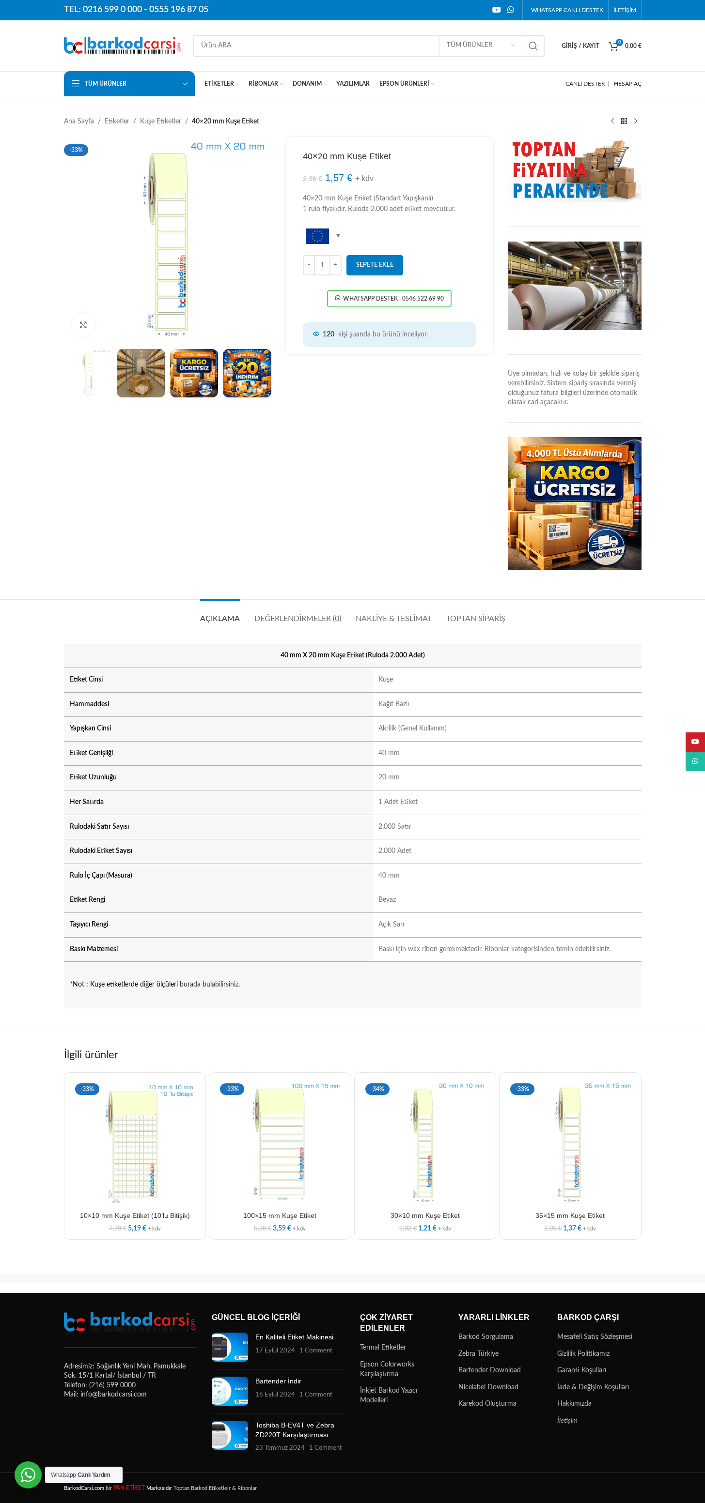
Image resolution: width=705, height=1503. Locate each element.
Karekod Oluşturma (487, 1403)
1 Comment (315, 1350)
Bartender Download (489, 1370)
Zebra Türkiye (478, 1354)
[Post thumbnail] (230, 1347)
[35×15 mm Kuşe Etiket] (570, 1143)
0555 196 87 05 (178, 9)
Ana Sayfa (79, 121)
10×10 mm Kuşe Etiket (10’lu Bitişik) (135, 1215)
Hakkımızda (574, 1403)
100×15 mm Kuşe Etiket (279, 1215)
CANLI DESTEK (585, 84)
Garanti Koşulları (581, 1370)
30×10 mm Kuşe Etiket (425, 1215)
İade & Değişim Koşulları (593, 1387)
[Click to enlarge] (83, 325)
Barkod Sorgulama (485, 1337)
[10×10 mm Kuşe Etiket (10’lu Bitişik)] (135, 1143)
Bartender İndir (278, 1381)
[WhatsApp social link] (510, 9)
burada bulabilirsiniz (209, 984)
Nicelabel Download (488, 1387)
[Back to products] (624, 121)
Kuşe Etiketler (160, 121)
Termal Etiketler (383, 1347)
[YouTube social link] (496, 9)
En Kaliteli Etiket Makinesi (294, 1337)
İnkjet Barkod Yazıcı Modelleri (388, 1395)
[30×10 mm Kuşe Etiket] (425, 1143)
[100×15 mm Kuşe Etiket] (280, 1143)
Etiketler (117, 121)
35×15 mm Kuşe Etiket (570, 1215)
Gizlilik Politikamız (583, 1354)
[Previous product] (612, 121)
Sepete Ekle (374, 265)
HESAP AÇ (628, 84)
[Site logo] (123, 45)
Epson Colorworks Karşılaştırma (387, 1369)
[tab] (220, 614)
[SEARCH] (533, 46)
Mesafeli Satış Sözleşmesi (594, 1337)
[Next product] (636, 121)
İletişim (567, 1420)
